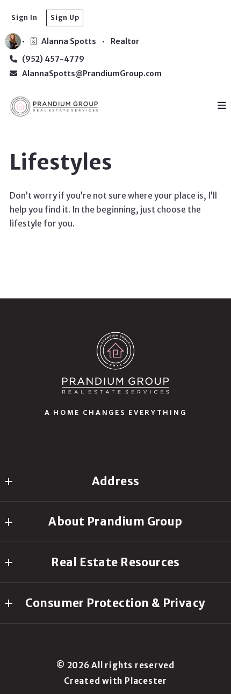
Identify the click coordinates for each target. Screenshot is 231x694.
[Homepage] (115, 363)
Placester (146, 681)
